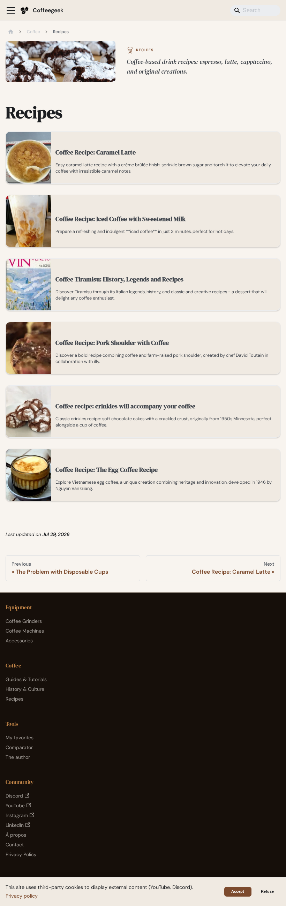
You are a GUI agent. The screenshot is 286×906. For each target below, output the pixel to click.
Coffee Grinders (24, 621)
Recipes (14, 699)
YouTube (15, 805)
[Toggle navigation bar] (11, 10)
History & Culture (25, 689)
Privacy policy (22, 896)
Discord (14, 796)
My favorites (19, 737)
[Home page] (11, 32)
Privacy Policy (21, 854)
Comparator (19, 747)
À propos (16, 835)
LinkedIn (15, 825)
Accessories (19, 640)
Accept (237, 891)
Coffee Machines (25, 631)
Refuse (267, 891)
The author (18, 757)
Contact (15, 844)
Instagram (17, 815)
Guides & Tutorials (26, 679)
